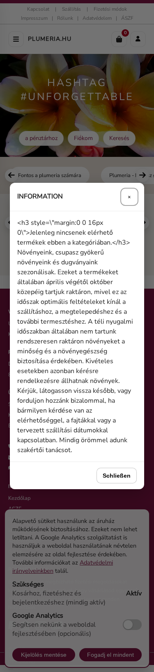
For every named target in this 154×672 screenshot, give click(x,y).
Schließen (117, 475)
